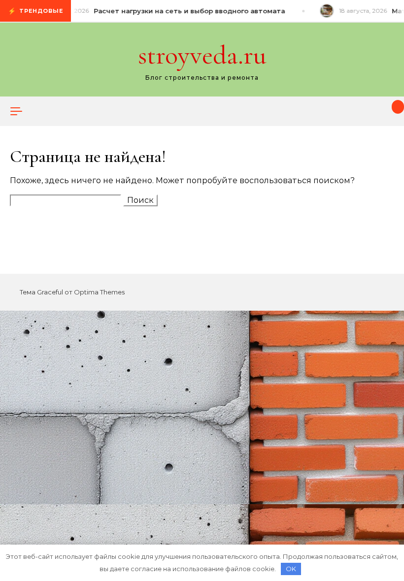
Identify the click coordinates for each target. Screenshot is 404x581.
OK (291, 569)
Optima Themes (99, 292)
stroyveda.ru (202, 55)
